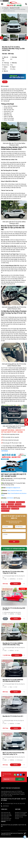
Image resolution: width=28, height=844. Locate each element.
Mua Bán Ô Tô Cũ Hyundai (21, 812)
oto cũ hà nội (4, 506)
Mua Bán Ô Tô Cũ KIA (14, 7)
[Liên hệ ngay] (26, 424)
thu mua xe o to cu (5, 510)
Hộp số (13, 67)
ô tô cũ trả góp (18, 504)
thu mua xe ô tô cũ (10, 504)
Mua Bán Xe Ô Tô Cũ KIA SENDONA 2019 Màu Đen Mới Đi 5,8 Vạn (13, 680)
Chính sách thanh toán (6, 818)
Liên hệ (4, 81)
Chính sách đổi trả (5, 817)
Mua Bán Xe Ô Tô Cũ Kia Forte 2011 (13, 716)
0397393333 (4, 451)
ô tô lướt (3, 504)
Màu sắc (6, 71)
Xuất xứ (5, 67)
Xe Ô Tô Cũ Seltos (15, 508)
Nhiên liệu (14, 62)
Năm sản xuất (5, 58)
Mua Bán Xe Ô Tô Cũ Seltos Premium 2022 (16, 506)
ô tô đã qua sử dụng (20, 502)
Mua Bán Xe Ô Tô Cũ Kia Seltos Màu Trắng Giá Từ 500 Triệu (13, 572)
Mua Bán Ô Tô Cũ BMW (20, 814)
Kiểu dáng (14, 57)
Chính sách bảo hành (6, 820)
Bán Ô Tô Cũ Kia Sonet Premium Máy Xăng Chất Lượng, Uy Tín (13, 753)
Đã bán (5, 618)
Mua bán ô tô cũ (11, 502)
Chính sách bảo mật (5, 812)
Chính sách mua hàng (6, 814)
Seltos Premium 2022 (5, 508)
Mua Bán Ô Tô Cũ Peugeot (21, 815)
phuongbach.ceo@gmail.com (13, 487)
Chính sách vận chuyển (6, 815)
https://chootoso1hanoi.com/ (15, 490)
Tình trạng (6, 62)
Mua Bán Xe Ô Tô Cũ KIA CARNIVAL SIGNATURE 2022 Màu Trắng (13, 643)
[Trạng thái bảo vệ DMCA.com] (4, 0)
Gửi (14, 541)
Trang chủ (6, 7)
